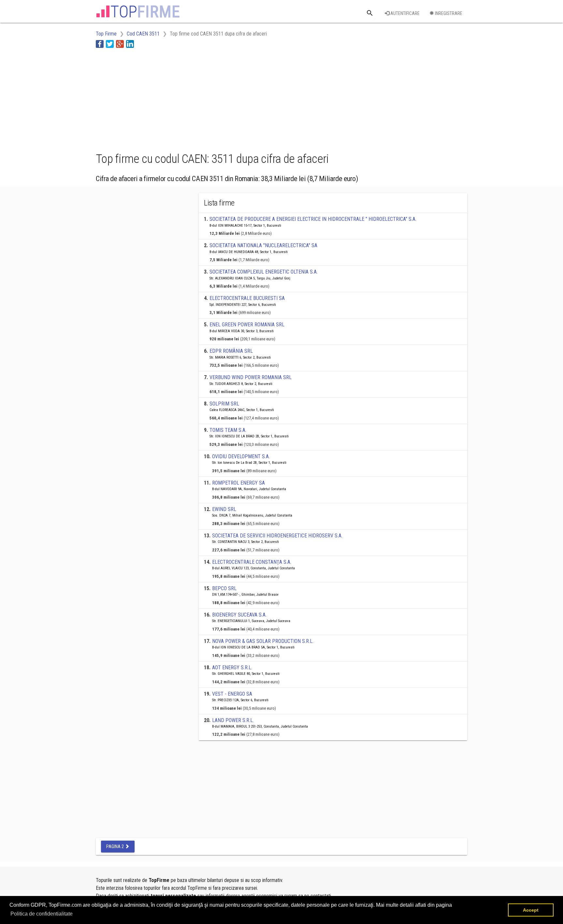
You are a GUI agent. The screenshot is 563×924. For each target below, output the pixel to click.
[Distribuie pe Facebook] (100, 44)
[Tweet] (110, 44)
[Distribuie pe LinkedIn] (130, 44)
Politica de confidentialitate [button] (41, 914)
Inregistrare (448, 13)
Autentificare (404, 13)
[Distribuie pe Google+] (120, 44)
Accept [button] (531, 910)
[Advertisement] (214, 98)
